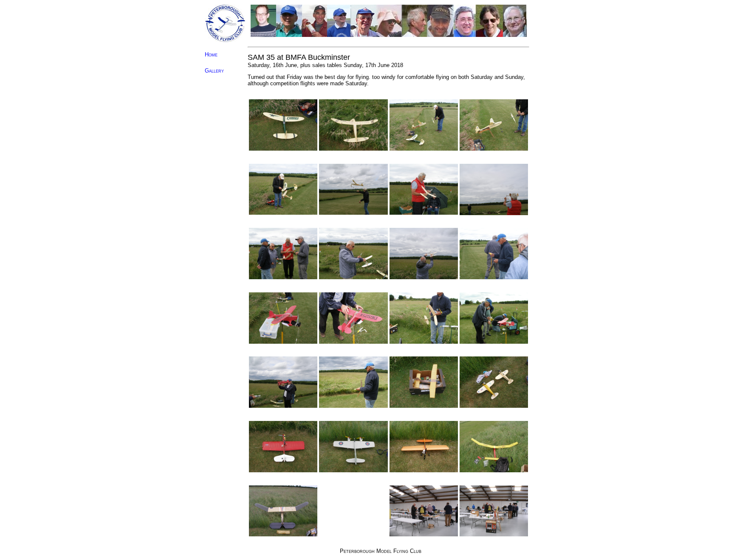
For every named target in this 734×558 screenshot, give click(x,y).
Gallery (214, 70)
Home (211, 54)
